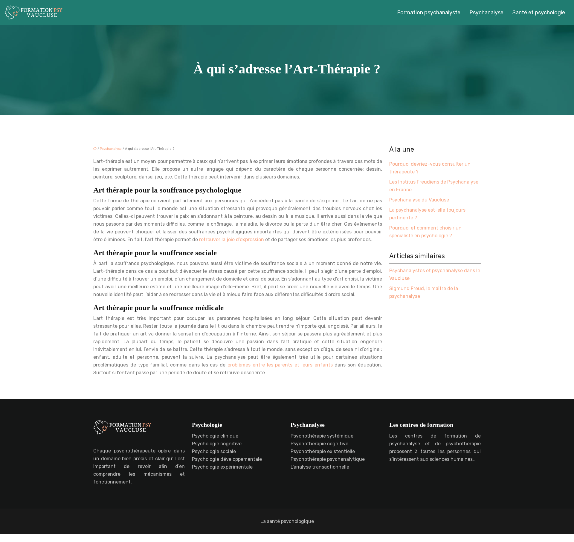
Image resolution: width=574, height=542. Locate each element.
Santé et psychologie (538, 12)
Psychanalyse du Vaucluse (419, 200)
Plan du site (287, 538)
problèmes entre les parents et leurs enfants (280, 365)
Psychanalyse (486, 12)
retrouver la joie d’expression (231, 239)
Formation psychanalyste (428, 12)
